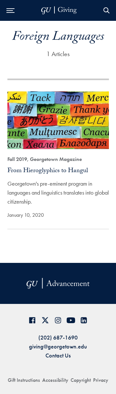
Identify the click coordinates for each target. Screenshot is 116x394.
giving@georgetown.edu (58, 346)
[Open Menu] (10, 10)
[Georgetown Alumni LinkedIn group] (84, 320)
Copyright (81, 380)
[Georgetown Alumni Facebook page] (32, 320)
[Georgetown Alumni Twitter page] (45, 320)
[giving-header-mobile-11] (59, 10)
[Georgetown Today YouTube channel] (71, 320)
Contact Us (58, 355)
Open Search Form (106, 10)
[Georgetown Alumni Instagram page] (58, 320)
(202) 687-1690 (58, 337)
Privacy (100, 380)
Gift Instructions (24, 380)
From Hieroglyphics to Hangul (47, 171)
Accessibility (55, 380)
